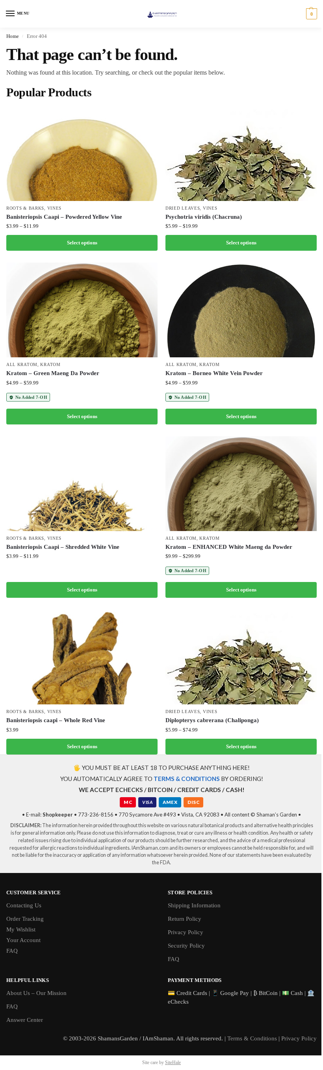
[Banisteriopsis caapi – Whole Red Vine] (82, 657)
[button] (310, 13)
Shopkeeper (58, 814)
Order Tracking (25, 919)
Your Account (23, 940)
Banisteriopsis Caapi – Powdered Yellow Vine (64, 217)
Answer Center (24, 1020)
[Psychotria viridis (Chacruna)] (241, 153)
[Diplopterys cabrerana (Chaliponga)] (241, 657)
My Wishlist (20, 929)
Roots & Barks (25, 208)
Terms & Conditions (252, 1038)
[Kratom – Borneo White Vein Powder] (241, 310)
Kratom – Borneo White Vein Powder (214, 373)
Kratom (50, 364)
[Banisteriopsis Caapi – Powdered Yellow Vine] (82, 153)
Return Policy (184, 919)
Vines (54, 208)
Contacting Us (23, 905)
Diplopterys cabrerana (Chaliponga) (212, 720)
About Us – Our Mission (36, 993)
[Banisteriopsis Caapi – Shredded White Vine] (82, 483)
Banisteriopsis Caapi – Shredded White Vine (62, 547)
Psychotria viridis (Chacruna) (203, 217)
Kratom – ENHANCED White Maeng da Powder (228, 547)
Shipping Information (194, 905)
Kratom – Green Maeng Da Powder (52, 373)
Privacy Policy (185, 932)
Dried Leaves (182, 208)
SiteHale (173, 1062)
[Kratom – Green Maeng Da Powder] (82, 310)
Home (12, 36)
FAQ (12, 951)
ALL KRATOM (21, 364)
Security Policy (186, 945)
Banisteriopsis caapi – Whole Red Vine (55, 720)
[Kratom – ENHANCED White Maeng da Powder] (241, 483)
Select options (82, 243)
